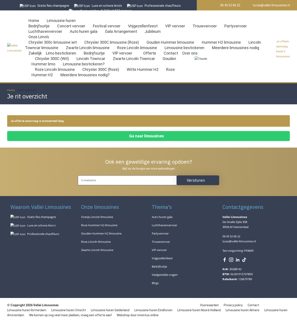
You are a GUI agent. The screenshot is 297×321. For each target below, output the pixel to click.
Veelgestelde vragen (165, 275)
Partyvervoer (235, 26)
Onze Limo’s (38, 37)
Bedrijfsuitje (39, 26)
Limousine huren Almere (242, 310)
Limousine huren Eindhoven (153, 310)
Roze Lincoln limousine (137, 47)
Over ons (190, 53)
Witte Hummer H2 (143, 69)
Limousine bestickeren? (84, 64)
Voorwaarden (209, 305)
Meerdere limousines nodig (235, 47)
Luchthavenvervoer (45, 31)
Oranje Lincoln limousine (97, 217)
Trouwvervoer (205, 26)
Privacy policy (233, 305)
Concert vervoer (71, 26)
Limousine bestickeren (184, 47)
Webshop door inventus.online (138, 315)
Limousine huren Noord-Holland (199, 310)
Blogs (155, 283)
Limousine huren (61, 20)
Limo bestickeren (61, 53)
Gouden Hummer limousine (170, 42)
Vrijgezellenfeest (143, 26)
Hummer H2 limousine (221, 42)
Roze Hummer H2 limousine (99, 225)
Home (33, 20)
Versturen (196, 180)
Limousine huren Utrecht (68, 310)
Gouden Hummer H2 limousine (101, 233)
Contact (171, 53)
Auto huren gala (83, 31)
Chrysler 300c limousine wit (52, 42)
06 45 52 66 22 (230, 5)
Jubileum (153, 31)
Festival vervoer (106, 26)
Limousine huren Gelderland (110, 310)
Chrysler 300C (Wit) (52, 58)
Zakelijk (35, 53)
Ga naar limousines (146, 135)
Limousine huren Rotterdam (26, 310)
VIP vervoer (175, 26)
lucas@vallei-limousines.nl (271, 5)
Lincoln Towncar (91, 58)
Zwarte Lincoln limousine (88, 47)
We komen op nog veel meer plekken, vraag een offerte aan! (70, 315)
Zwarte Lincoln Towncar (134, 58)
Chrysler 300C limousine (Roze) (111, 42)
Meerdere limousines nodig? (85, 75)
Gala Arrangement (121, 31)
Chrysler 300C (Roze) (100, 69)
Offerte (149, 53)
